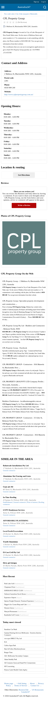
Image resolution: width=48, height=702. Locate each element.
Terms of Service (20, 686)
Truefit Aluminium (10, 542)
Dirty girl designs (10, 563)
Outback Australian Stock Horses (19, 594)
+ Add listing (21, 683)
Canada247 (25, 692)
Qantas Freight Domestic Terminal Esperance (23, 601)
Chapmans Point (14, 587)
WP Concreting (9, 666)
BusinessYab (23, 690)
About (32, 683)
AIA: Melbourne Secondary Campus (16, 656)
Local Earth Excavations (13, 531)
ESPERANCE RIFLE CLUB (18, 590)
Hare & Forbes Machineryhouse (14, 649)
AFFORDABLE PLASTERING (15, 521)
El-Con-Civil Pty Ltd (11, 552)
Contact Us (35, 686)
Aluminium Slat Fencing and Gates (17, 476)
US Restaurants (38, 690)
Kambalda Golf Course (16, 615)
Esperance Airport (13, 597)
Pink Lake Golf (14, 583)
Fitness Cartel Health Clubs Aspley (15, 670)
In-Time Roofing (9, 497)
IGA (5, 642)
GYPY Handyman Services (14, 510)
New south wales (9, 14)
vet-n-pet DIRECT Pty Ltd (13, 638)
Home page (8, 683)
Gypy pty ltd (8, 487)
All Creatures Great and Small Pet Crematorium (19, 663)
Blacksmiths (33, 14)
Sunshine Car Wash (10, 629)
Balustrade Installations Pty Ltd (16, 466)
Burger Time (8, 652)
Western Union (13, 608)
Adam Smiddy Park (10, 659)
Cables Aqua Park (10, 645)
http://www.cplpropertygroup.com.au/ (18, 94)
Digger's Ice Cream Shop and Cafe (17, 604)
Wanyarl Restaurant (15, 611)
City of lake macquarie (22, 14)
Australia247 (23, 7)
